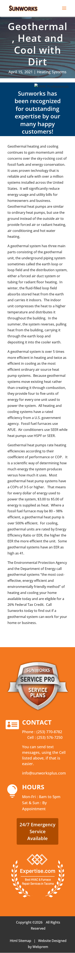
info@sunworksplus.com (44, 773)
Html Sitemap (20, 940)
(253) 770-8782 (49, 731)
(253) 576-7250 (49, 737)
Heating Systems (51, 71)
